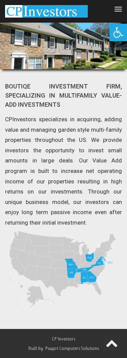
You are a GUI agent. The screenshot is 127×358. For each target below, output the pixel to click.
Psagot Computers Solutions (72, 348)
